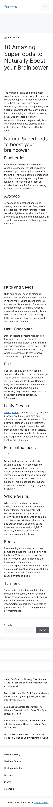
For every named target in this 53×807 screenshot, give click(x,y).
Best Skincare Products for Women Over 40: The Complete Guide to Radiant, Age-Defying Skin (25, 724)
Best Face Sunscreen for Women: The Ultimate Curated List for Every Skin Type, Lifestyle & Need (26, 710)
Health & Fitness (12, 761)
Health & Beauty (12, 754)
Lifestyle (8, 775)
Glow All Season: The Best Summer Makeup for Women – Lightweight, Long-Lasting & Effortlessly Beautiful (26, 696)
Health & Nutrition (13, 768)
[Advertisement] (26, 21)
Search (8, 625)
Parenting (9, 788)
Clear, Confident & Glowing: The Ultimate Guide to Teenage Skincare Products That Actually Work (25, 683)
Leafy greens (11, 412)
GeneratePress (41, 802)
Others (7, 782)
